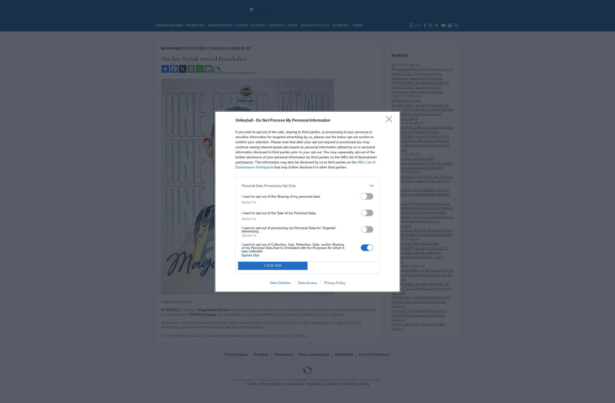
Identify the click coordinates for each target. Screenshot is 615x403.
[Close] (390, 120)
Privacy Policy (334, 283)
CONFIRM (273, 265)
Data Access (307, 283)
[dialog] (307, 201)
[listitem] (307, 185)
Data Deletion (280, 283)
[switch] (367, 196)
